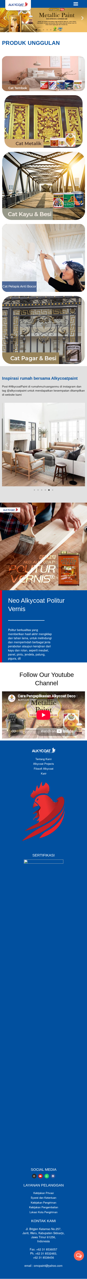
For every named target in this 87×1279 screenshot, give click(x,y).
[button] (76, 4)
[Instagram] (34, 1176)
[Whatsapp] (47, 1176)
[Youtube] (40, 1176)
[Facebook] (53, 1176)
